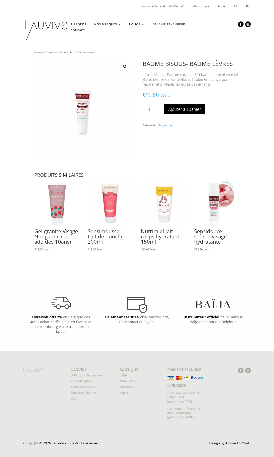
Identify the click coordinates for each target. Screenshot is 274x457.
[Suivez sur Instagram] (248, 24)
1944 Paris (127, 381)
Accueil (38, 52)
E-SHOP (135, 24)
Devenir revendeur (169, 24)
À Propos (78, 24)
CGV (74, 398)
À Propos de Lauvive (86, 375)
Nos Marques (81, 381)
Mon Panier (128, 387)
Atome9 (231, 443)
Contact (78, 30)
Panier (221, 6)
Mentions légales (84, 392)
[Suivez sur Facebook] (241, 24)
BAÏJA (123, 375)
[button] (125, 66)
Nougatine (51, 52)
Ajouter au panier (184, 109)
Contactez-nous (83, 387)
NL (236, 6)
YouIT (246, 443)
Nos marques (105, 24)
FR (247, 6)
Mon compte (201, 6)
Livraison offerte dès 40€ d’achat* (162, 6)
